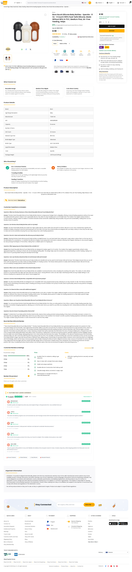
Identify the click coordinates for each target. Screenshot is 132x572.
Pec (89, 524)
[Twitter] (114, 566)
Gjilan (89, 536)
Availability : (55, 37)
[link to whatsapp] (22, 49)
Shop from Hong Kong (39, 562)
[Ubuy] (4, 2)
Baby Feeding (22, 6)
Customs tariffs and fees (11, 536)
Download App (29, 521)
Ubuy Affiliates (29, 542)
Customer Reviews (30, 526)
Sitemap (6, 531)
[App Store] (113, 524)
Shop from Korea (51, 562)
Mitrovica (90, 529)
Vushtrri (90, 531)
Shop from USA (7, 562)
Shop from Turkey (73, 562)
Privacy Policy (64, 566)
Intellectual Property (9, 529)
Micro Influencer (8, 542)
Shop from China (62, 562)
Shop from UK (17, 562)
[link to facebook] (26, 49)
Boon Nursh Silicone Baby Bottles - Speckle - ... (58, 6)
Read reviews (87, 396)
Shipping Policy (8, 539)
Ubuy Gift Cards (29, 536)
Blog (26, 539)
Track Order (7, 534)
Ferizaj (89, 534)
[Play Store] (123, 524)
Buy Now (89, 67)
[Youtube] (111, 566)
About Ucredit (29, 534)
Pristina (90, 521)
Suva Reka (91, 539)
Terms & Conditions (54, 566)
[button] (100, 3)
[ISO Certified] (19, 554)
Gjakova (90, 526)
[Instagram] (108, 566)
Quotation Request (9, 526)
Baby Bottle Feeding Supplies (34, 6)
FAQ (26, 531)
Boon (53, 12)
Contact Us (7, 524)
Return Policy (28, 529)
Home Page (7, 6)
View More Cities (92, 542)
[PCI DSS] (7, 554)
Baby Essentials (14, 6)
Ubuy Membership (9, 544)
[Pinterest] (117, 566)
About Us (6, 521)
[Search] (89, 2)
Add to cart (112, 26)
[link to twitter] (30, 49)
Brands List (28, 524)
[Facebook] (106, 566)
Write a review (9, 386)
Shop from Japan (27, 562)
